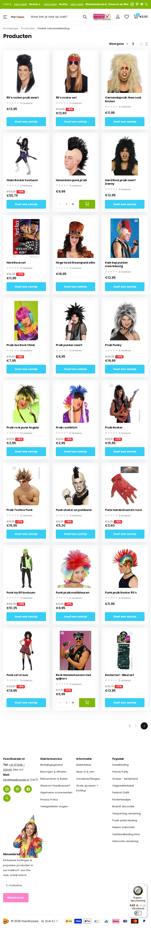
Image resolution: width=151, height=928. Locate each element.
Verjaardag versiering (126, 813)
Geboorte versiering (125, 841)
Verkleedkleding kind (126, 834)
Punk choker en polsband (73, 510)
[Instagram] (132, 4)
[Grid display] (141, 44)
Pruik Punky (113, 345)
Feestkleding (120, 765)
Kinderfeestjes (121, 799)
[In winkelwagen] (87, 204)
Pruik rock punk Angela (22, 427)
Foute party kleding (124, 820)
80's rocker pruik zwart (22, 98)
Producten (28, 28)
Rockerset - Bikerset (119, 675)
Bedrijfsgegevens (51, 765)
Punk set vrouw (17, 675)
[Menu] (144, 886)
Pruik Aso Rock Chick (20, 345)
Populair (118, 759)
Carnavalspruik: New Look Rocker (123, 99)
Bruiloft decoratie (123, 806)
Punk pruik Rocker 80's (120, 593)
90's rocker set (66, 98)
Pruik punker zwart (69, 345)
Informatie (84, 759)
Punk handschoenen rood (123, 510)
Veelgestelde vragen (54, 806)
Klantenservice (51, 759)
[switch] (138, 913)
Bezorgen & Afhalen (53, 772)
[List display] (146, 44)
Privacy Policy (49, 799)
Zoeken (84, 17)
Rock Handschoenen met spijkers (73, 676)
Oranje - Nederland (125, 779)
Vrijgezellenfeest (123, 785)
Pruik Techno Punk (19, 510)
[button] (72, 204)
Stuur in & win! (85, 772)
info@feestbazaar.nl (16, 780)
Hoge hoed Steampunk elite (75, 263)
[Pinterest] (137, 4)
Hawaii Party (120, 772)
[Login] (118, 16)
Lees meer (20, 4)
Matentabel (83, 765)
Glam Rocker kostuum (22, 180)
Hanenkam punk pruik (71, 180)
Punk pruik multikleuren (72, 593)
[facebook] (142, 4)
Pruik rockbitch (66, 427)
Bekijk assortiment (5, 16)
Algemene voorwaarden (56, 792)
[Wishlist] (126, 16)
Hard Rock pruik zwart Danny (120, 182)
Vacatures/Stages (88, 779)
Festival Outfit (120, 792)
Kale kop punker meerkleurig (116, 264)
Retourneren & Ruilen (54, 779)
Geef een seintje (26, 121)
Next (144, 726)
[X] (146, 4)
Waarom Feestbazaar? (55, 785)
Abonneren (16, 898)
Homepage (10, 28)
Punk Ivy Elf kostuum (20, 593)
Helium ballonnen (123, 827)
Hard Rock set (16, 263)
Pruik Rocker (113, 427)
